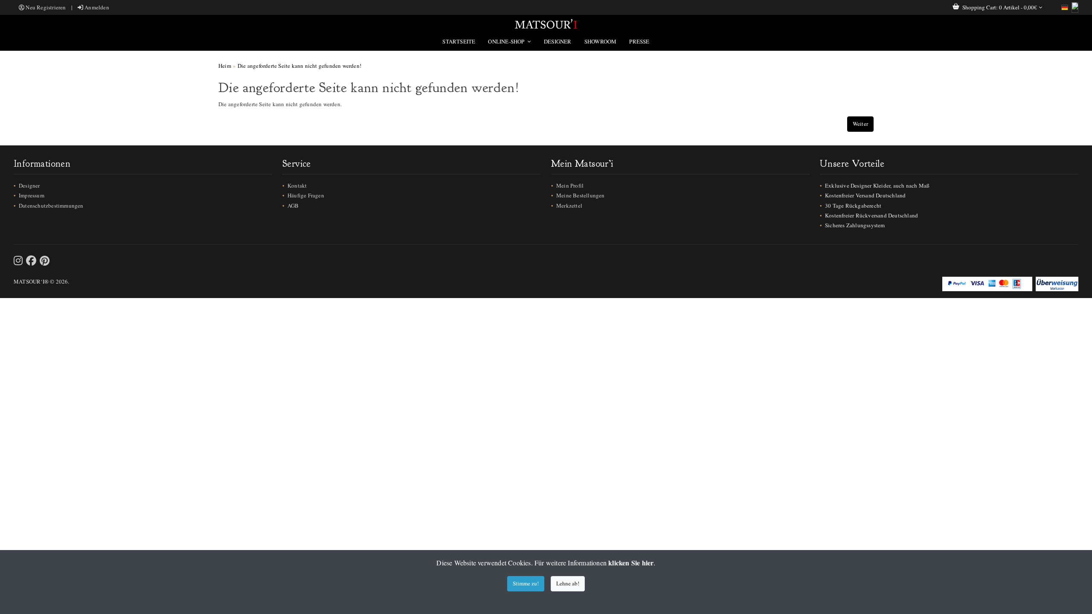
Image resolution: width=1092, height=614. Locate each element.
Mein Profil (570, 185)
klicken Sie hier (630, 563)
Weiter (860, 123)
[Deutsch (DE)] (1064, 7)
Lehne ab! (567, 583)
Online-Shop (507, 41)
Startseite (458, 41)
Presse (639, 41)
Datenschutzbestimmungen (51, 205)
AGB (293, 205)
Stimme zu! (526, 583)
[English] (1075, 7)
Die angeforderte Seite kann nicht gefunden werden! (299, 66)
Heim (224, 66)
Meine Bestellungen (580, 195)
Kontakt (297, 185)
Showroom (600, 41)
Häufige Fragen (306, 195)
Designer (558, 41)
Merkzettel (569, 205)
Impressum (31, 195)
